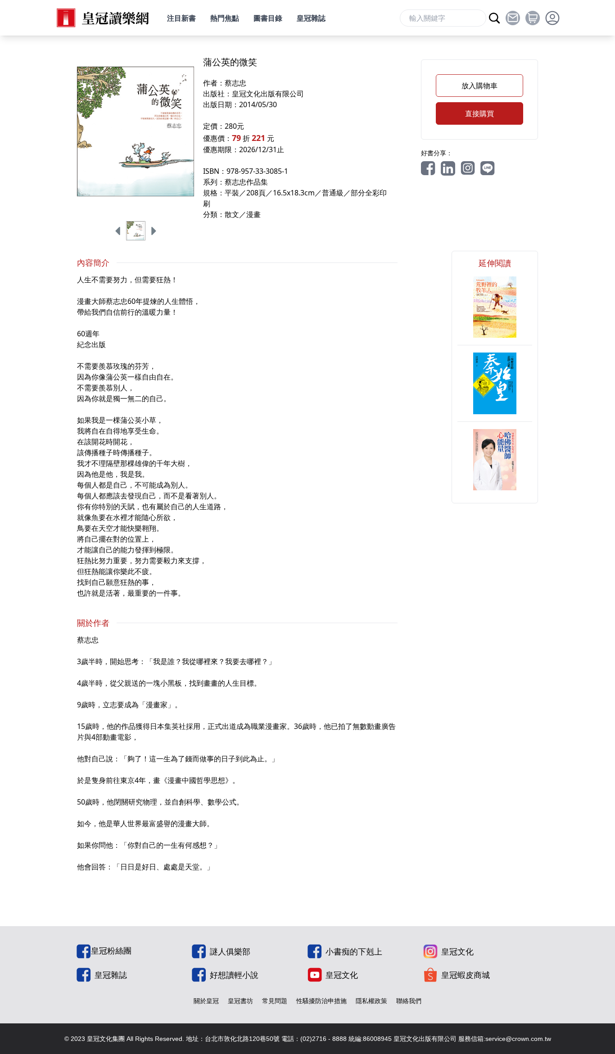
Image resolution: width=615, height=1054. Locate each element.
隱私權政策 (371, 1000)
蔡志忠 (235, 83)
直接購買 (479, 113)
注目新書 (181, 18)
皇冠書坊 (240, 1000)
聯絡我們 (408, 1000)
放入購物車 (479, 85)
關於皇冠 (206, 1000)
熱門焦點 (224, 18)
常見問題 (274, 1000)
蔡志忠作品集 (246, 182)
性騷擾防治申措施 (321, 1000)
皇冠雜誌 (311, 18)
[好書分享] (428, 168)
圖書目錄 (267, 18)
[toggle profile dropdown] (552, 18)
